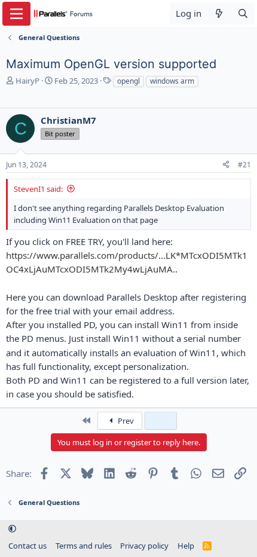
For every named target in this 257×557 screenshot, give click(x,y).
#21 (244, 165)
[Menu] (16, 14)
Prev (125, 420)
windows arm (172, 81)
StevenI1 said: (38, 188)
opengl (128, 81)
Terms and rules (84, 545)
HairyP (27, 80)
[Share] (226, 165)
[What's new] (219, 13)
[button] (12, 528)
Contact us (27, 545)
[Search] (243, 13)
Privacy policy (144, 545)
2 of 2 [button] (160, 420)
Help (186, 545)
